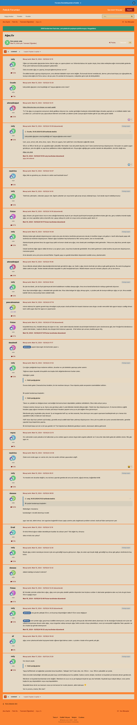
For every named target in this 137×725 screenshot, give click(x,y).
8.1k (14, 650)
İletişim (74, 717)
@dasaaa (27, 347)
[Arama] (132, 16)
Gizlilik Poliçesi (65, 717)
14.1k (14, 316)
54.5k (14, 507)
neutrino (13, 171)
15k (14, 446)
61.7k (14, 225)
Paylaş (112, 42)
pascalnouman (12, 302)
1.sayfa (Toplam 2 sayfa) (32, 51)
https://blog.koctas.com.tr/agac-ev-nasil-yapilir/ (39, 107)
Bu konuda (124, 16)
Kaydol (129, 10)
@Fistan (26, 621)
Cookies (81, 717)
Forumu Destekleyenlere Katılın (67, 3)
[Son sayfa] (19, 51)
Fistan (13, 211)
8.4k (14, 185)
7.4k (14, 96)
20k (14, 356)
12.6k (14, 73)
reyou (12, 433)
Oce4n (13, 83)
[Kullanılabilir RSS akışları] (132, 711)
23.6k (14, 116)
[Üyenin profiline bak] (7, 42)
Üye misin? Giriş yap (115, 10)
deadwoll (13, 343)
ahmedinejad (13, 103)
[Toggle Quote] (26, 132)
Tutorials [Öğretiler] (30, 43)
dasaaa (13, 493)
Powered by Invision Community (68, 722)
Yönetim (19, 16)
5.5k (14, 541)
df (13, 636)
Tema (55, 717)
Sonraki (14, 51)
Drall (13, 527)
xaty (20, 41)
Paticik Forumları (11, 10)
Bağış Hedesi (9, 16)
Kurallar (28, 16)
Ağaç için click (28, 152)
